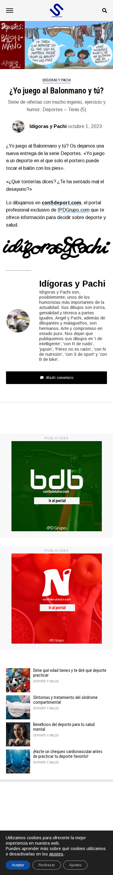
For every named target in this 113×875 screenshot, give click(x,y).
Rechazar (47, 865)
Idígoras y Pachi (48, 126)
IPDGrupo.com (73, 209)
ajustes (56, 854)
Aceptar (18, 865)
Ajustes (75, 865)
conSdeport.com (61, 202)
